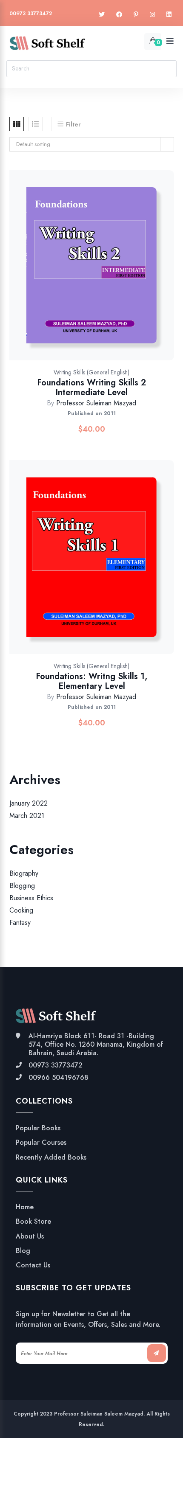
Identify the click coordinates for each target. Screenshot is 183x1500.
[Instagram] (152, 14)
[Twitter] (101, 14)
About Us (30, 1236)
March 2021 (26, 815)
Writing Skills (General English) (91, 372)
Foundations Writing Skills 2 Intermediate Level (91, 387)
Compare (101, 274)
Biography (23, 873)
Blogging (22, 885)
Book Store (33, 1221)
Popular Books (38, 1128)
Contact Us (33, 1265)
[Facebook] (119, 14)
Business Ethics (31, 898)
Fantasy (20, 922)
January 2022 (28, 803)
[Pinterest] (136, 14)
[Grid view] (16, 124)
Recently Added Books (51, 1157)
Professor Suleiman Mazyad (96, 403)
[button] (123, 274)
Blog (23, 1251)
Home (25, 1207)
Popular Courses (41, 1142)
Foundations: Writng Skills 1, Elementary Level (91, 681)
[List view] (35, 124)
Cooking (21, 910)
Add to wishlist (79, 274)
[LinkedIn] (169, 14)
